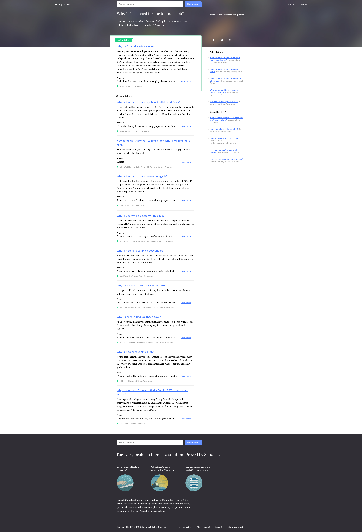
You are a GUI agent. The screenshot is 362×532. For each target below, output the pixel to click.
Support (304, 5)
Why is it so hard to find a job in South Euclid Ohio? (148, 102)
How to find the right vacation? (224, 129)
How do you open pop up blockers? (226, 159)
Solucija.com (62, 4)
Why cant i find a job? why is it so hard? (141, 285)
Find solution (193, 4)
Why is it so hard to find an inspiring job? (142, 176)
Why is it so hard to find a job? (135, 352)
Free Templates (184, 527)
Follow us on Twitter (236, 527)
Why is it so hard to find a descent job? (141, 250)
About (291, 5)
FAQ (198, 527)
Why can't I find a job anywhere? (137, 46)
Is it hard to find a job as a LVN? (224, 102)
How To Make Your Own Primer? (225, 138)
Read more (186, 81)
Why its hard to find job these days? (139, 317)
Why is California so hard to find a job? (140, 215)
